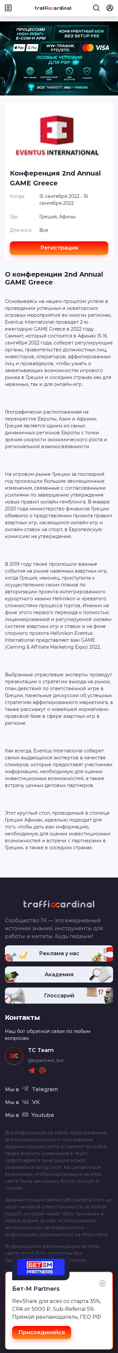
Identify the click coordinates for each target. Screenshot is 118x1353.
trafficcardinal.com (82, 1200)
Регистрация (59, 248)
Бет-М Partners (36, 1288)
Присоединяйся (41, 1332)
